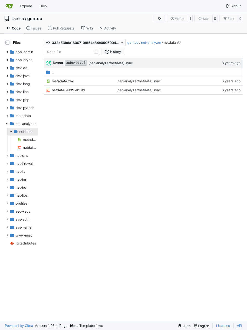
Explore (26, 6)
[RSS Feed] (159, 18)
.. (53, 72)
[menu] (184, 326)
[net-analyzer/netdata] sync (111, 63)
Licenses (223, 325)
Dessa (18, 18)
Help (43, 6)
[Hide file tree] (7, 42)
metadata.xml (63, 81)
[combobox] (72, 51)
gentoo (34, 18)
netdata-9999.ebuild (68, 90)
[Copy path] (179, 42)
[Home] (9, 6)
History (115, 52)
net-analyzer (151, 42)
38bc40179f (75, 63)
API (239, 325)
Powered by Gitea (19, 325)
